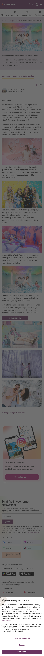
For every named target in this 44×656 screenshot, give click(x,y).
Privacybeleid (7, 620)
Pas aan (22, 645)
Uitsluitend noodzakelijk (22, 638)
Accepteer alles (22, 652)
